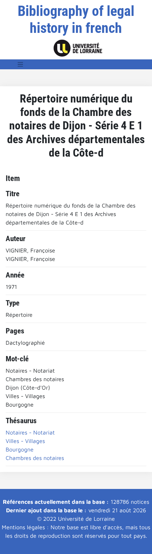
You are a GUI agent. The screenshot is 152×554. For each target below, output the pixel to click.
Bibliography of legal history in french (76, 19)
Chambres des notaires (35, 458)
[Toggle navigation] (20, 64)
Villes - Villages (25, 441)
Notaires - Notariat (30, 432)
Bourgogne (20, 449)
